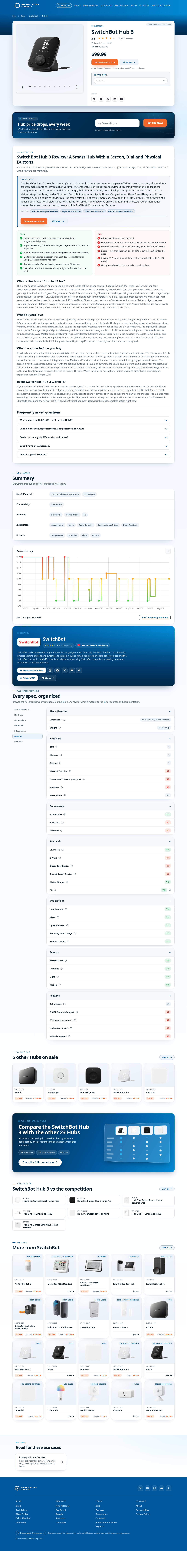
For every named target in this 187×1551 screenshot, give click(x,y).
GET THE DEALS (155, 122)
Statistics (60, 1518)
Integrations (20, 731)
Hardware (18, 715)
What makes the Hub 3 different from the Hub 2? (46, 420)
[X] (140, 1488)
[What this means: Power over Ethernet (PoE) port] (83, 779)
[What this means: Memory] (60, 755)
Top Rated (106, 5)
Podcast (144, 5)
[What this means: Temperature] (65, 960)
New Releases (90, 5)
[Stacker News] (168, 1488)
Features (18, 742)
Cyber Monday (23, 1518)
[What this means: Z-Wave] (59, 857)
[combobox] (131, 80)
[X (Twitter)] (64, 670)
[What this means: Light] (57, 976)
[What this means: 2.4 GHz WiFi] (64, 814)
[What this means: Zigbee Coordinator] (71, 865)
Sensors (18, 736)
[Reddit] (161, 1488)
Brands (59, 1514)
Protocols (18, 726)
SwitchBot (33, 16)
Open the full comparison (38, 1162)
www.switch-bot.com (33, 670)
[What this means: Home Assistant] (68, 941)
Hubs (23, 16)
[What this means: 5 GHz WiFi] (62, 822)
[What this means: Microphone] (64, 795)
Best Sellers (121, 5)
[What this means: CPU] (56, 746)
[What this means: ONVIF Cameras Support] (76, 1012)
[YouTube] (72, 670)
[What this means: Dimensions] (64, 719)
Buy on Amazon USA (105, 62)
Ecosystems (102, 1514)
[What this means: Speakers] (61, 787)
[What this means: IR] (54, 890)
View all (165, 1057)
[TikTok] (79, 670)
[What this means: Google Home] (65, 909)
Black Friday (22, 1514)
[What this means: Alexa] (58, 917)
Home (14, 16)
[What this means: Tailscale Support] (69, 1036)
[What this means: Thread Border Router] (74, 874)
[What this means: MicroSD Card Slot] (70, 771)
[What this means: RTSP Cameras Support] (75, 1020)
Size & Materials (21, 710)
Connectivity (20, 720)
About (139, 1506)
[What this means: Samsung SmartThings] (74, 933)
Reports (100, 1526)
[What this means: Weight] (59, 727)
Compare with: (101, 75)
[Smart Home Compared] (27, 1488)
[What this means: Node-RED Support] (71, 1028)
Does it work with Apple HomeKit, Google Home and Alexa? (52, 428)
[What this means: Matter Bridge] (66, 882)
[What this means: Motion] (59, 984)
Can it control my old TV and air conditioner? (44, 437)
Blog (134, 5)
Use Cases (61, 1522)
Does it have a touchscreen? (35, 445)
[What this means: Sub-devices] (64, 1004)
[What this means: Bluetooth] (62, 849)
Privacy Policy (143, 1514)
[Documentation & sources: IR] (169, 890)
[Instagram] (50, 670)
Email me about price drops (155, 617)
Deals (77, 5)
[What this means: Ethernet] (61, 830)
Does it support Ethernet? (34, 454)
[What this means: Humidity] (61, 968)
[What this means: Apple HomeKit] (67, 925)
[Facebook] (57, 670)
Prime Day (21, 1522)
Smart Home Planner (106, 1522)
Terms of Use (142, 1510)
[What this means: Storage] (60, 763)
